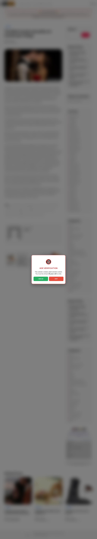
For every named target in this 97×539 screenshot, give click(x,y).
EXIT (56, 279)
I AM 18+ (40, 279)
